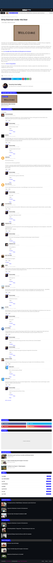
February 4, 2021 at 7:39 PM (10, 224)
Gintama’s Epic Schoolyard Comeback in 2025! (17, 513)
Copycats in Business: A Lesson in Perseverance (17, 508)
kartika (7, 135)
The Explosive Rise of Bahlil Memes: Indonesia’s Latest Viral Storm (31, 13)
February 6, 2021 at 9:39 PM (14, 368)
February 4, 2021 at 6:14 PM (10, 158)
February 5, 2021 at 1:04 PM (14, 193)
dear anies (7, 286)
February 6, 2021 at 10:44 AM (15, 338)
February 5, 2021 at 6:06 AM (10, 266)
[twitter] (39, 424)
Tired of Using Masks (11, 63)
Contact (50, 561)
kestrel (7, 307)
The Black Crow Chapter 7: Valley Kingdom (16, 466)
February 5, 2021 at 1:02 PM (14, 296)
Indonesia (25, 483)
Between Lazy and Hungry (13, 543)
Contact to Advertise (26, 441)
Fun (25, 481)
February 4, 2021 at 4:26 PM (10, 136)
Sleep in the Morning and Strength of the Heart (17, 460)
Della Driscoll (8, 184)
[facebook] (13, 424)
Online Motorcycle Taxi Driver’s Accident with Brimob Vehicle (20, 455)
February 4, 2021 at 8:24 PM (10, 256)
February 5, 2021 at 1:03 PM (14, 235)
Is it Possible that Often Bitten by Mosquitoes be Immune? (17, 51)
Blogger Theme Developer (22, 561)
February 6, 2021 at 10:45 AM (15, 348)
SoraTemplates (8, 561)
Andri (6, 265)
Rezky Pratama (8, 255)
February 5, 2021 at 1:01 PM (14, 317)
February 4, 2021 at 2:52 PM (10, 115)
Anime (25, 476)
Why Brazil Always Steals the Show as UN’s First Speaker (19, 534)
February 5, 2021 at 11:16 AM (11, 308)
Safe (5, 16)
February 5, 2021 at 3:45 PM (10, 329)
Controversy (25, 478)
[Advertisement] (26, 4)
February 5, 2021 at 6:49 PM (14, 245)
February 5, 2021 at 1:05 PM (14, 146)
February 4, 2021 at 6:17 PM (10, 185)
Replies (7, 122)
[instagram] (39, 426)
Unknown (7, 157)
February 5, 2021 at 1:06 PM (14, 124)
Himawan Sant (8, 223)
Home (2, 16)
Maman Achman (8, 358)
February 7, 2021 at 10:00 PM (15, 389)
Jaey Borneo (8, 327)
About (46, 561)
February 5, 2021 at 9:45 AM (10, 287)
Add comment (8, 400)
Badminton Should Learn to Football (15, 554)
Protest (25, 489)
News (25, 486)
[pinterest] (13, 426)
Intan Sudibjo (4, 22)
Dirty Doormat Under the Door (8, 104)
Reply (6, 120)
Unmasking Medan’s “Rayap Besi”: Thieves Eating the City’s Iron (21, 528)
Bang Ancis (11, 366)
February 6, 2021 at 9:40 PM (10, 379)
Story (25, 494)
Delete (9, 120)
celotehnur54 (8, 203)
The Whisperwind (9, 114)
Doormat (5, 75)
